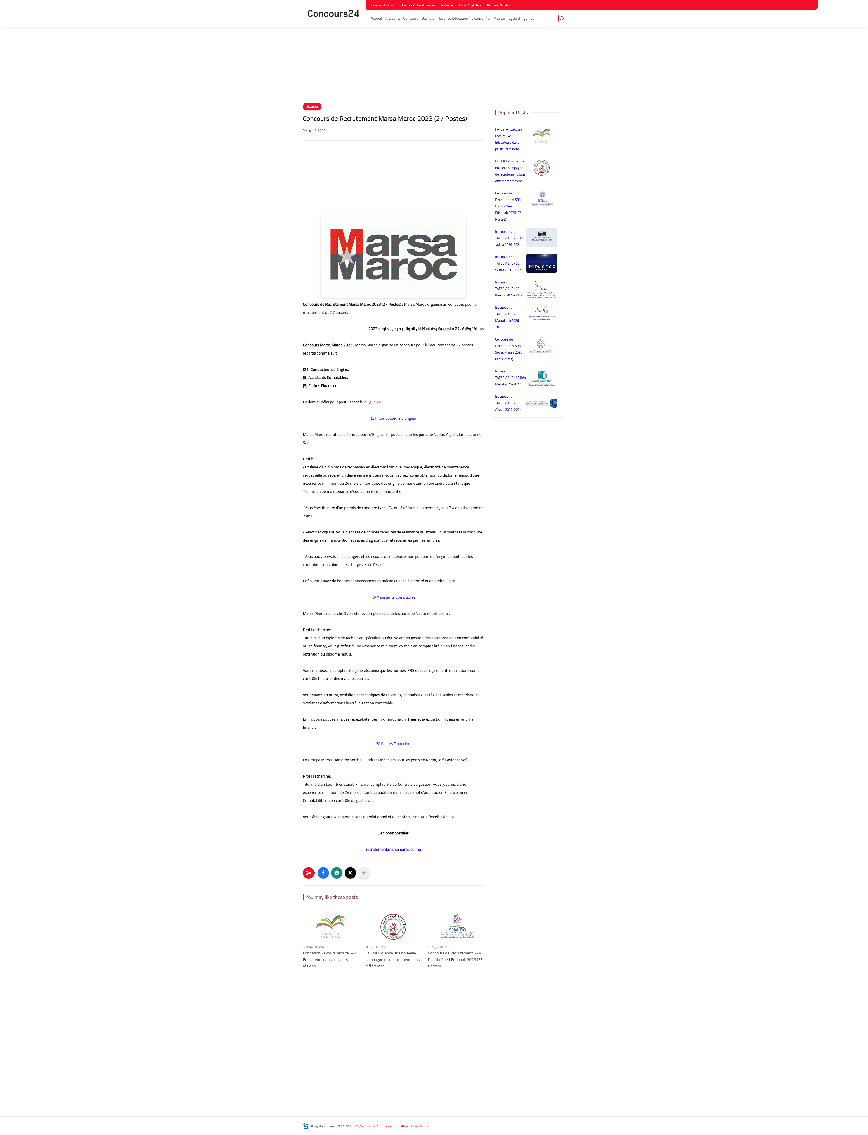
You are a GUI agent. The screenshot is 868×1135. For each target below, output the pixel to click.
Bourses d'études (498, 5)
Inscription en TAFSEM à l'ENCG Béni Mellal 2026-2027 (510, 378)
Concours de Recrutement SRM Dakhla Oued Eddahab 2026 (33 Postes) (455, 959)
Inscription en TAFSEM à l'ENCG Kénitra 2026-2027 (508, 288)
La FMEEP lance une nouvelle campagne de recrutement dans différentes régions (510, 171)
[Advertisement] (434, 67)
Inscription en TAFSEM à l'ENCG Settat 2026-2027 (508, 263)
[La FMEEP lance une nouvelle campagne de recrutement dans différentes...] (393, 926)
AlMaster (447, 5)
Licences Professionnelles (418, 5)
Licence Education (383, 5)
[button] (323, 873)
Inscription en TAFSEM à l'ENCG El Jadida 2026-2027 (509, 238)
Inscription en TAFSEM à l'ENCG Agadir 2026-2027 (508, 403)
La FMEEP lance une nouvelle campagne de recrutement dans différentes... (393, 959)
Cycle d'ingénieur (470, 5)
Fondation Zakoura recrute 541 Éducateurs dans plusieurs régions (329, 959)
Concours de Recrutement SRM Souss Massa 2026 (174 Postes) (508, 349)
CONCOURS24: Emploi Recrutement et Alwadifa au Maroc (385, 1126)
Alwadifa (392, 18)
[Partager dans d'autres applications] (364, 873)
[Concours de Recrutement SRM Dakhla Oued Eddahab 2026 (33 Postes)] (456, 926)
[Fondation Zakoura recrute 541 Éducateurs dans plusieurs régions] (331, 926)
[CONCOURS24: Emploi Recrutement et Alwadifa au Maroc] (333, 13)
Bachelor (429, 18)
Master (499, 18)
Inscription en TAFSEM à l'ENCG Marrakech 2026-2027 (507, 317)
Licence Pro (481, 18)
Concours (410, 18)
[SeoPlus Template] (305, 1126)
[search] (561, 18)
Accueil (376, 18)
